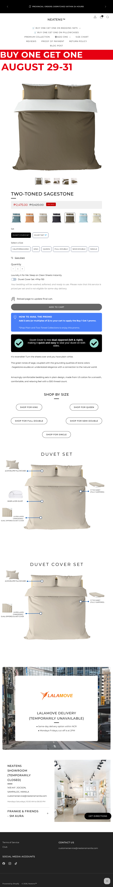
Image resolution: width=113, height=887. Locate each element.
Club (4, 847)
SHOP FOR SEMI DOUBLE (84, 421)
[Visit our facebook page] (4, 863)
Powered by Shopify (10, 884)
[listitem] (56, 6)
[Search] (107, 17)
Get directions (98, 816)
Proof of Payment (52, 41)
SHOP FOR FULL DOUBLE (29, 421)
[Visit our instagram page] (10, 863)
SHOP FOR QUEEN (84, 407)
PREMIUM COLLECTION (37, 37)
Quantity (16, 264)
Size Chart (82, 37)
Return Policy (78, 41)
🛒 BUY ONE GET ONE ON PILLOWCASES (56, 32)
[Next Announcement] (105, 6)
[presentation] (12, 218)
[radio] (16, 218)
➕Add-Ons (61, 37)
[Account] (95, 17)
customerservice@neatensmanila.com (78, 848)
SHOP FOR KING (29, 407)
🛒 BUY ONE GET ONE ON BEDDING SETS (55, 28)
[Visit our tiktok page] (16, 863)
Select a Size (17, 243)
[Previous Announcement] (7, 6)
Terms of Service (10, 842)
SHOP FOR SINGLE (56, 434)
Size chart (20, 258)
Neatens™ (56, 19)
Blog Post (56, 45)
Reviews (31, 41)
